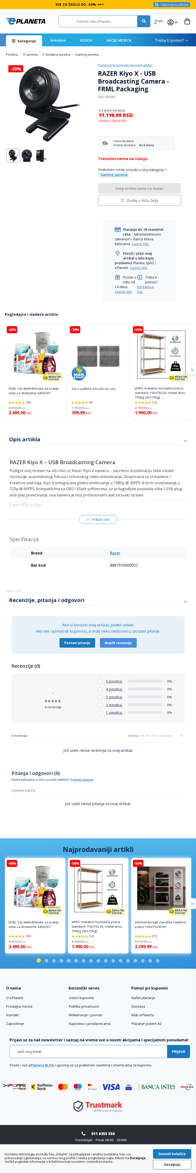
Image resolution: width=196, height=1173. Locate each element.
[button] (161, 21)
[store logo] (25, 21)
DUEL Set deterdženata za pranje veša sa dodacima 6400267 (34, 390)
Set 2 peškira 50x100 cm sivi (93, 389)
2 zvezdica (114, 705)
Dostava (138, 1006)
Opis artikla (24, 439)
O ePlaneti (14, 997)
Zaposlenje (15, 1023)
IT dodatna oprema (57, 54)
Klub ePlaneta (142, 1014)
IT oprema (30, 54)
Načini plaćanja (143, 997)
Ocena (133, 735)
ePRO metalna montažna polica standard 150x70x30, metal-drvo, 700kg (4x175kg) (160, 392)
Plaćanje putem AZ (146, 1023)
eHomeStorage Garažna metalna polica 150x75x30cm (160, 924)
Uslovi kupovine (81, 997)
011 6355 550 (103, 1133)
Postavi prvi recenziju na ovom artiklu (125, 65)
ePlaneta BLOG (41, 1065)
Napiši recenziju (118, 642)
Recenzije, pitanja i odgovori (46, 599)
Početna (12, 54)
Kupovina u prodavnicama (89, 1023)
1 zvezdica (114, 712)
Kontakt (12, 1014)
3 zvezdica (114, 697)
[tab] (98, 440)
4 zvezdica (114, 689)
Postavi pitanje (77, 642)
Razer (115, 553)
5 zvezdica (114, 681)
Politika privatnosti (84, 1006)
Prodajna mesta (19, 1006)
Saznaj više (140, 244)
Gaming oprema (87, 54)
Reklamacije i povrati (85, 1014)
